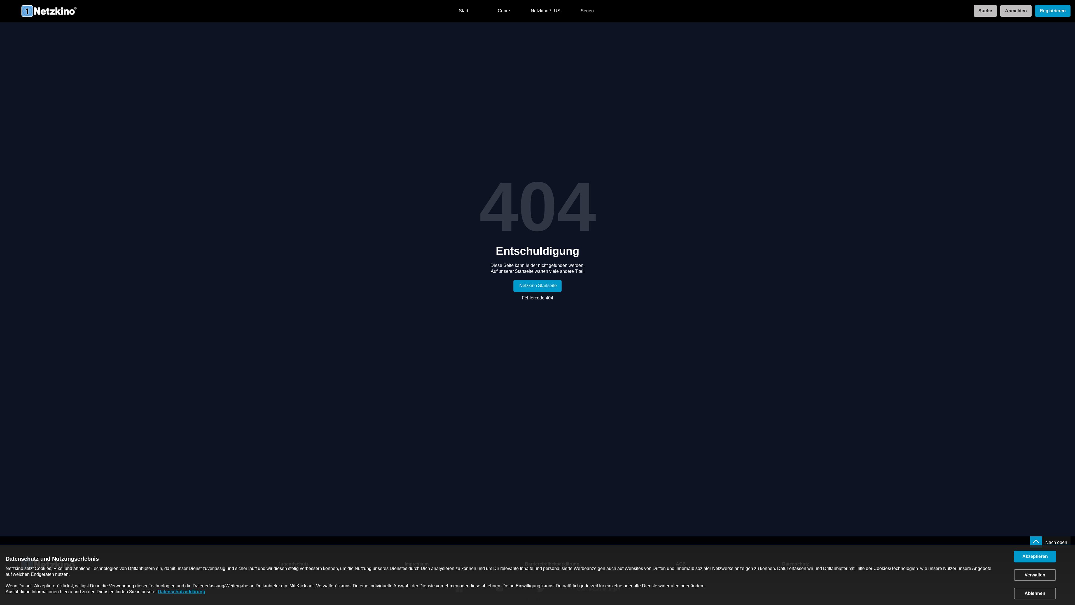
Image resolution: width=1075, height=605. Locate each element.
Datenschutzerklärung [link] (181, 591)
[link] (983, 11)
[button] (1035, 556)
